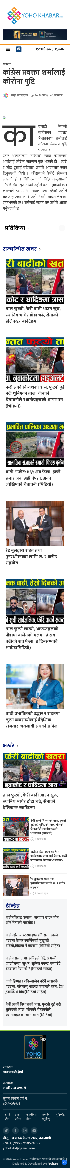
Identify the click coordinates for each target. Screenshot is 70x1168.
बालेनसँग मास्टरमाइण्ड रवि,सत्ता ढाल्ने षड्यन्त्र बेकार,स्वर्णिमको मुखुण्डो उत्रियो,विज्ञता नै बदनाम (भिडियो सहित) (33, 940)
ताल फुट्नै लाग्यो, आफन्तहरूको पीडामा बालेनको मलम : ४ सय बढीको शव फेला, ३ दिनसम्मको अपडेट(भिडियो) (32, 638)
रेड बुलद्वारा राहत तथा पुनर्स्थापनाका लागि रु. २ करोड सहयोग (31, 557)
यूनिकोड (60, 1115)
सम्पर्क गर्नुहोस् (46, 1117)
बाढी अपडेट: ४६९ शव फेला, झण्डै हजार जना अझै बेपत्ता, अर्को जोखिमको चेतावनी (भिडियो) (33, 478)
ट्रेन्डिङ (13, 906)
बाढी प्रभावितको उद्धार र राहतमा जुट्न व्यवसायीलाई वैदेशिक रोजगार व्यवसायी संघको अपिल (33, 720)
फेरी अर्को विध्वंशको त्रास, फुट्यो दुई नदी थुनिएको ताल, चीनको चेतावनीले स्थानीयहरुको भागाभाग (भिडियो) (35, 397)
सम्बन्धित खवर (20, 249)
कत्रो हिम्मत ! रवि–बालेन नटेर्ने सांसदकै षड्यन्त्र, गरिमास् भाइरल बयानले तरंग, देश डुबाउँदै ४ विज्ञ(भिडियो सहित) (34, 986)
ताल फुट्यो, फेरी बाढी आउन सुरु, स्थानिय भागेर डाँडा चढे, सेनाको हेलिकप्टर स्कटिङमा (33, 315)
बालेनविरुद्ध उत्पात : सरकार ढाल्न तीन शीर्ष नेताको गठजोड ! (32, 920)
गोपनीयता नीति (31, 1117)
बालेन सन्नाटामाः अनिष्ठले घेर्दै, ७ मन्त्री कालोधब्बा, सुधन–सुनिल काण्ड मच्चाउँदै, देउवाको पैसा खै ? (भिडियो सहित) (33, 963)
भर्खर (9, 745)
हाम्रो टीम (7, 1117)
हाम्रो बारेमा (18, 1117)
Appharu (53, 1163)
